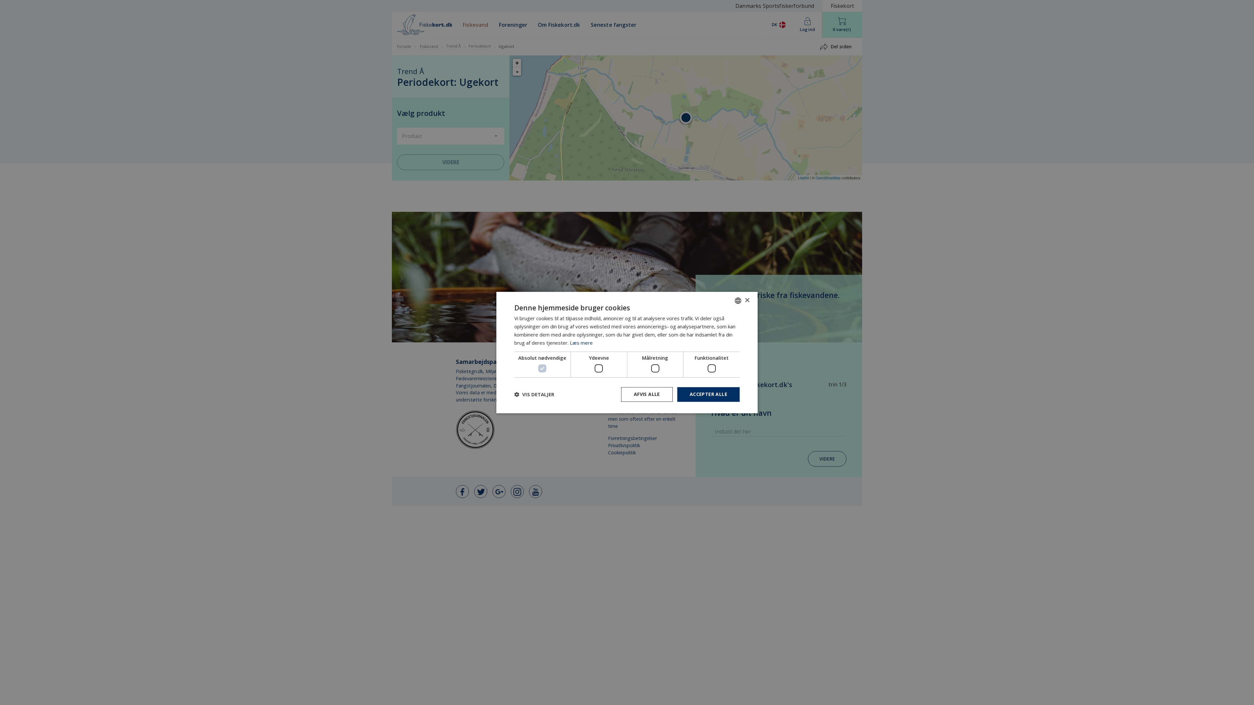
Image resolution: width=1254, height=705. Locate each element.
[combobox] (738, 300)
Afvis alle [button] (647, 394)
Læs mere (581, 342)
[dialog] (627, 352)
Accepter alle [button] (708, 394)
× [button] (747, 300)
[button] (534, 394)
